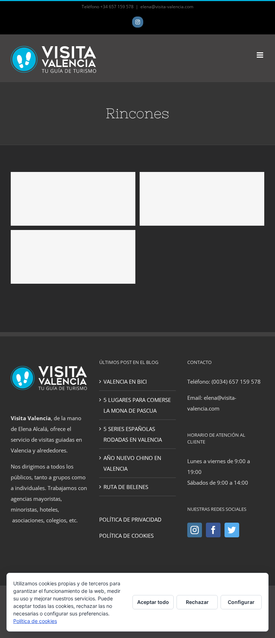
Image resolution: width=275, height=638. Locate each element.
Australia (73, 199)
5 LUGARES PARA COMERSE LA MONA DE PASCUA (137, 405)
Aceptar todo (153, 602)
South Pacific (73, 257)
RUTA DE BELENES (125, 486)
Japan (202, 199)
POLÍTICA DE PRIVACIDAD (130, 519)
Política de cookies (35, 621)
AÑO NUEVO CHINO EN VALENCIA (132, 463)
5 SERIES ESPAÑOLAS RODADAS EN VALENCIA (132, 434)
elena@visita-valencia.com (166, 7)
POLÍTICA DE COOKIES (126, 535)
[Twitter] (232, 530)
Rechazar (197, 602)
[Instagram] (194, 530)
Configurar (241, 602)
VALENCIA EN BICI (125, 381)
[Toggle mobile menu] (260, 55)
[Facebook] (213, 530)
